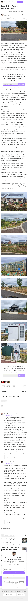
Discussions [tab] (11, 535)
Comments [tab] (4, 401)
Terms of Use (21, 581)
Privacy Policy (15, 583)
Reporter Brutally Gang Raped (9, 539)
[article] (14, 541)
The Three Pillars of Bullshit (13, 174)
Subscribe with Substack (15, 578)
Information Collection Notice (18, 582)
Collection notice (22, 591)
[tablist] (7, 401)
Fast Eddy (6, 14)
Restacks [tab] (10, 401)
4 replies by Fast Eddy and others (13, 457)
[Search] (25, 535)
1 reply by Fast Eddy (10, 522)
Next (23, 391)
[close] (24, 552)
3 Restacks (17, 382)
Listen (25, 14)
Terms (16, 591)
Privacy (12, 591)
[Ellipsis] (26, 414)
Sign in (25, 2)
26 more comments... (5, 528)
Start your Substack (10, 594)
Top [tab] (2, 535)
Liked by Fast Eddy (9, 415)
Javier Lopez (7, 461)
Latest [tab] (6, 535)
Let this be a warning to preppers (9, 540)
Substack (7, 598)
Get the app (20, 594)
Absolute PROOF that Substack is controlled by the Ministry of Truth (10, 549)
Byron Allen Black (8, 413)
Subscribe (20, 2)
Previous (5, 391)
